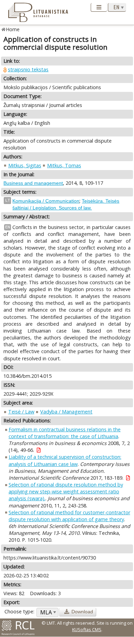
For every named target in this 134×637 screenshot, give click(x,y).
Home (13, 29)
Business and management (33, 183)
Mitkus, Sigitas (24, 165)
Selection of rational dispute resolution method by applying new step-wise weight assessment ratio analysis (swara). (66, 491)
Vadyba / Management (66, 411)
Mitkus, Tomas (64, 165)
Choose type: (19, 611)
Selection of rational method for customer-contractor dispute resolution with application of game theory (69, 515)
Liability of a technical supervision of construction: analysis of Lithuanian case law (65, 460)
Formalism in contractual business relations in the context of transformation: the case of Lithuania (65, 433)
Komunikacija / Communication (45, 201)
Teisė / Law (21, 411)
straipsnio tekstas (28, 69)
